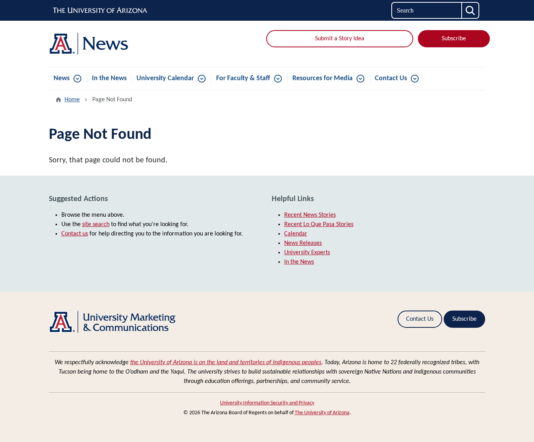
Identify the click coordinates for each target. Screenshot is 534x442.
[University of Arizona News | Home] (118, 44)
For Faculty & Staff (243, 78)
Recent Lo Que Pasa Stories (318, 224)
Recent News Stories (310, 215)
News (62, 78)
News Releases (303, 243)
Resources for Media (322, 78)
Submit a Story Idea (339, 39)
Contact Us (391, 78)
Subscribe (454, 39)
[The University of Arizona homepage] (100, 10)
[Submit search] (470, 10)
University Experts (307, 253)
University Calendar (165, 78)
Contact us (74, 234)
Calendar (295, 234)
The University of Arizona (322, 413)
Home (72, 100)
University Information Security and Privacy (267, 403)
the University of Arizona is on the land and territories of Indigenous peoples (225, 362)
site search (95, 224)
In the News (109, 78)
